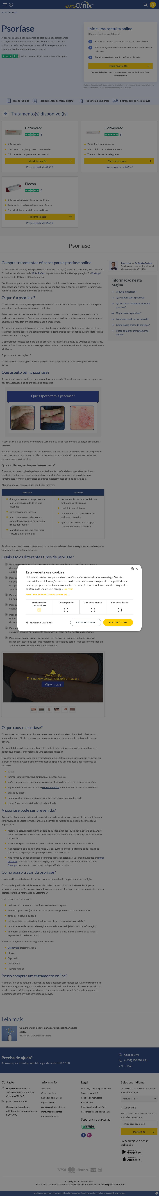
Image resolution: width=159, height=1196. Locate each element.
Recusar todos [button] (85, 622)
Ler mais (68, 588)
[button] (79, 594)
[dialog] (79, 598)
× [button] (136, 568)
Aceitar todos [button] (118, 622)
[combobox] (132, 568)
